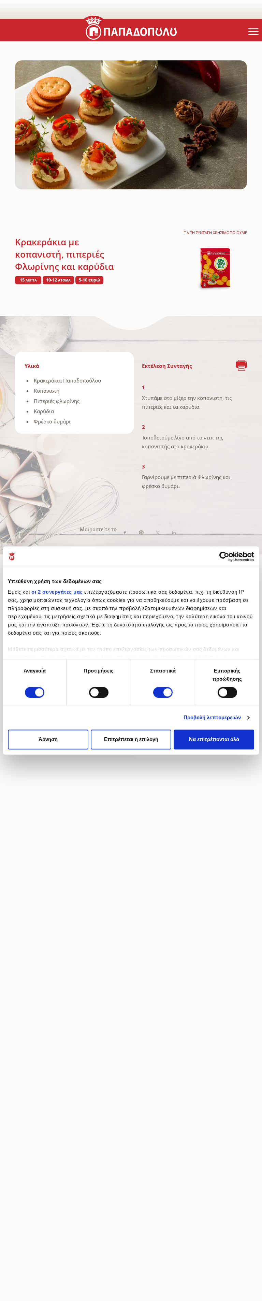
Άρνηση (48, 739)
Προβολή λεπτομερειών (212, 718)
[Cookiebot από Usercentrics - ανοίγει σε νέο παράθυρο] (224, 556)
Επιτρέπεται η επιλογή (131, 739)
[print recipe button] (241, 366)
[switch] (98, 692)
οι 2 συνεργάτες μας (57, 592)
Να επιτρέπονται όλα (214, 739)
